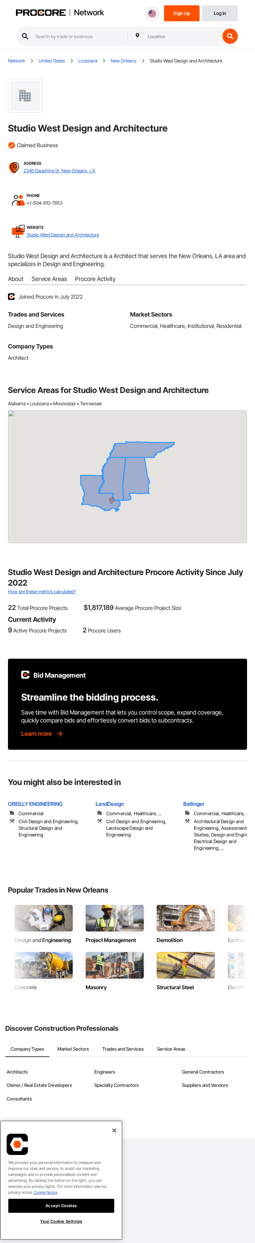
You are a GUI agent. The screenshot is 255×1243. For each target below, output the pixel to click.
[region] (61, 1180)
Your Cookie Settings (61, 1221)
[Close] (114, 1130)
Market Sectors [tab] (73, 1049)
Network (89, 12)
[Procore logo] (41, 13)
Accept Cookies (61, 1205)
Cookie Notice (45, 1192)
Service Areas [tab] (171, 1049)
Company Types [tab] (27, 1049)
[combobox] (182, 36)
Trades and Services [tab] (123, 1049)
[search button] (230, 36)
